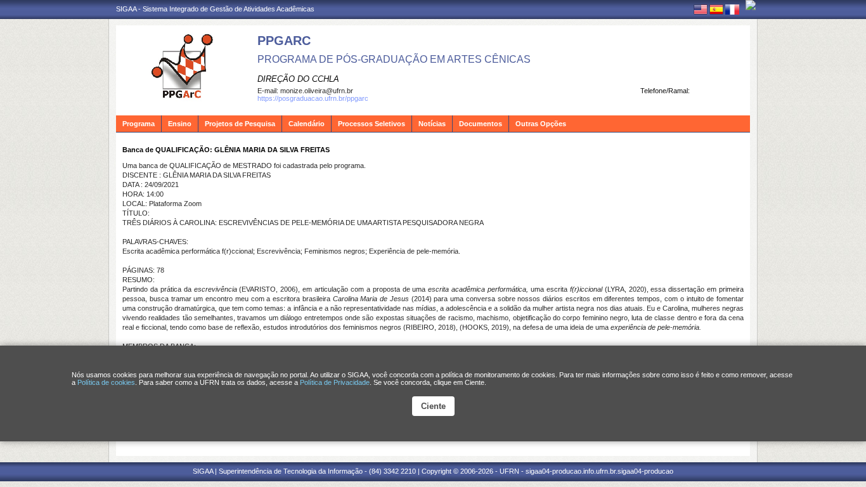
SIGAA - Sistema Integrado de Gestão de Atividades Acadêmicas (215, 9)
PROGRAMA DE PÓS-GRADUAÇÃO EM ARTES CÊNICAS (394, 59)
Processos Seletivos (371, 123)
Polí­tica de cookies (106, 382)
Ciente (433, 406)
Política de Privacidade (335, 382)
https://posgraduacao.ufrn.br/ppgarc (312, 98)
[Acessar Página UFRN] (751, 5)
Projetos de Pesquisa (240, 123)
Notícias (432, 123)
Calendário (306, 123)
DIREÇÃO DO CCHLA (298, 79)
